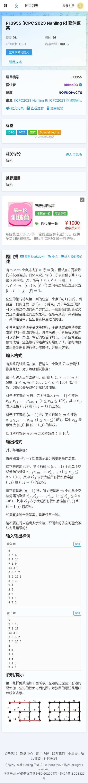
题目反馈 (56, 108)
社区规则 (50, 759)
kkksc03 (71, 85)
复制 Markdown (34, 256)
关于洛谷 (10, 754)
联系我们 (58, 754)
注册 (71, 5)
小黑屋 (73, 754)
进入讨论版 (74, 154)
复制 (77, 544)
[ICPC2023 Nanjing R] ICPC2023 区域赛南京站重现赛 (48, 100)
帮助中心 (26, 754)
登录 (65, 5)
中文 (54, 256)
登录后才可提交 (19, 52)
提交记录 (17, 108)
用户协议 (42, 754)
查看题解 (37, 108)
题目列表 (31, 5)
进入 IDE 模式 (73, 256)
